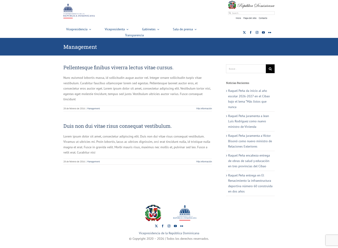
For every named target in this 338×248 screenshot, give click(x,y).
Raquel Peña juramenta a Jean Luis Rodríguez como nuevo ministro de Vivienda (248, 121)
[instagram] (257, 32)
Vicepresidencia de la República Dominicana (169, 233)
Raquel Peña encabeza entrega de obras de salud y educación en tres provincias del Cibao (249, 160)
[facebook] (250, 32)
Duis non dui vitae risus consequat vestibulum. (117, 126)
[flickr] (269, 32)
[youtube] (263, 32)
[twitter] (244, 32)
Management (93, 108)
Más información (204, 108)
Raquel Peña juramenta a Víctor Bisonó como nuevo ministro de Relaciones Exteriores (250, 141)
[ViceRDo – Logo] (79, 5)
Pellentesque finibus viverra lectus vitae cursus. (118, 67)
